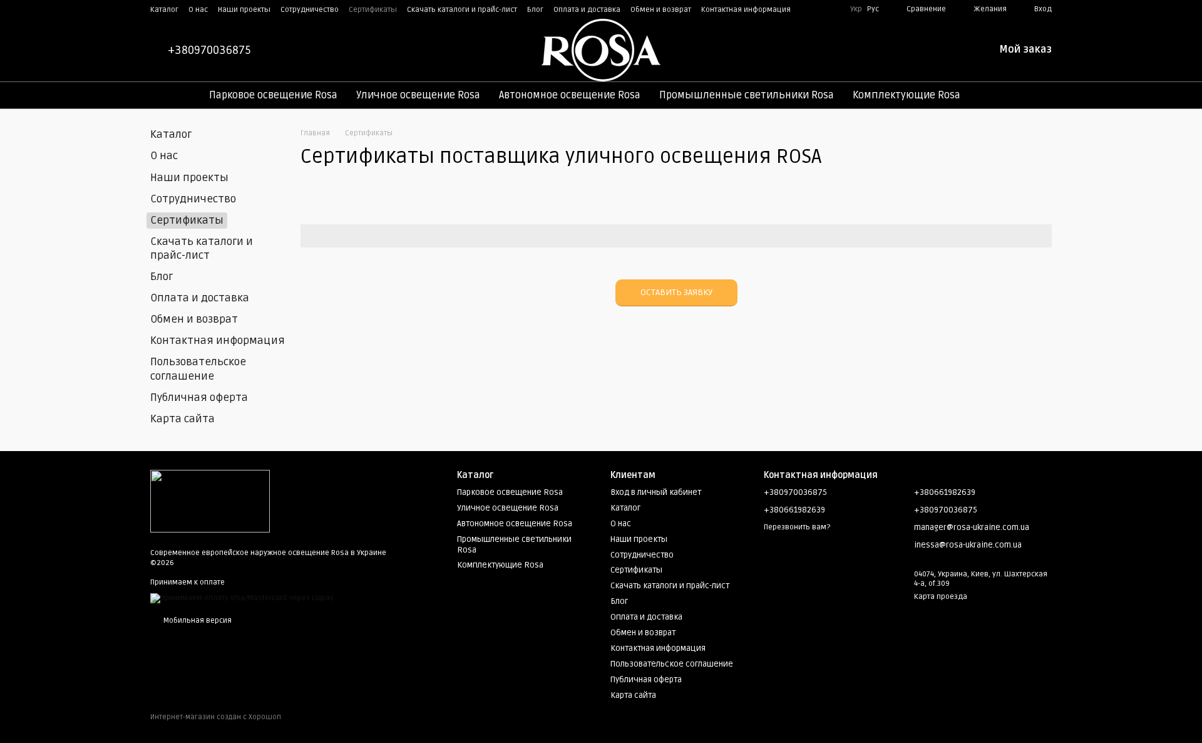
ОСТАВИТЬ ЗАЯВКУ (676, 292)
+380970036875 (209, 50)
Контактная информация (746, 9)
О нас (198, 9)
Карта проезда (940, 596)
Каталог (164, 9)
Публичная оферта (199, 397)
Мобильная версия (197, 620)
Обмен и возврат (660, 9)
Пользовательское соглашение (198, 368)
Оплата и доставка (586, 9)
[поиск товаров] (992, 95)
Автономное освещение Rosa (569, 95)
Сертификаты (373, 9)
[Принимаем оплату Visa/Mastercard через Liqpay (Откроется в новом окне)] (242, 598)
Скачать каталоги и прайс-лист (462, 9)
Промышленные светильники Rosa (746, 95)
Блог (535, 9)
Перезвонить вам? (797, 527)
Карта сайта (182, 418)
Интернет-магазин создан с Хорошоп (215, 717)
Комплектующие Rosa (906, 95)
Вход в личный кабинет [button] (655, 492)
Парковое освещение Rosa (273, 95)
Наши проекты (244, 9)
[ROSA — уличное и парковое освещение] (210, 501)
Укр (856, 9)
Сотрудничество (309, 9)
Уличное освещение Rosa (418, 95)
